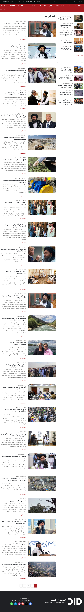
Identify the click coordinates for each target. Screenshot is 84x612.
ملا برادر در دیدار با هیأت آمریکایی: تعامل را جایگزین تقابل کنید (15, 272)
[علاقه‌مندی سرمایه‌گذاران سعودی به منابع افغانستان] (42, 207)
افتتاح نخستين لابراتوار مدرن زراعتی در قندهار (14, 160)
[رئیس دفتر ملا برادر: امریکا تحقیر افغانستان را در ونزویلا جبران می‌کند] (42, 120)
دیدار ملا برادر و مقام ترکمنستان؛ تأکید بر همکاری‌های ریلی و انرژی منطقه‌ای (15, 94)
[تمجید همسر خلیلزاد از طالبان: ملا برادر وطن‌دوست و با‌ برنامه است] (42, 347)
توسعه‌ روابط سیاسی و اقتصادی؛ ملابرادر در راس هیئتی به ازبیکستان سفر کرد (13, 435)
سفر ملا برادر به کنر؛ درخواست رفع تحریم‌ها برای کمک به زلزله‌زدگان (13, 297)
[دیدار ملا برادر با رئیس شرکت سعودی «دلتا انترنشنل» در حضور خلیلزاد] (42, 229)
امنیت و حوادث (60, 6)
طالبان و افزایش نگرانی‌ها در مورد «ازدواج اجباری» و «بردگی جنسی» (66, 78)
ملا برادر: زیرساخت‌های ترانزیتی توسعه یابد (15, 24)
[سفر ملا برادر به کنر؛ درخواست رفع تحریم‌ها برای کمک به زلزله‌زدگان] (42, 300)
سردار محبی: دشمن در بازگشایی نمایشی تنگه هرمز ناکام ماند (65, 18)
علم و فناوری (11, 6)
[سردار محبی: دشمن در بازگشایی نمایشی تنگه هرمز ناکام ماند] (78, 18)
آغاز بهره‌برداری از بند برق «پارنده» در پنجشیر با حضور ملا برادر (14, 181)
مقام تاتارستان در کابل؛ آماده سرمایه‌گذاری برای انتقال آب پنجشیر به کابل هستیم (14, 319)
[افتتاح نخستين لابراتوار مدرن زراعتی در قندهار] (42, 164)
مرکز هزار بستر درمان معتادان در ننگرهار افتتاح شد (65, 41)
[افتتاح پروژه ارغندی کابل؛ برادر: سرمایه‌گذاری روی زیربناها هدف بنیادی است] (42, 414)
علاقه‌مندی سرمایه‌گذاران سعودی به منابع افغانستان (15, 203)
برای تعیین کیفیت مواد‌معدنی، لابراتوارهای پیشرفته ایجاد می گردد (15, 138)
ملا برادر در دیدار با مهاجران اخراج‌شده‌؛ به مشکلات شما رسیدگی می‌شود (15, 366)
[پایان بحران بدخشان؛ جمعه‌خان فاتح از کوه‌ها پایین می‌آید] (78, 86)
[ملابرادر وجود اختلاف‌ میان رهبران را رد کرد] (42, 548)
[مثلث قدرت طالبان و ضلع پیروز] (42, 505)
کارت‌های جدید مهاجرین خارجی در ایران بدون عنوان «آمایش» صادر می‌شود (65, 94)
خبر (75, 6)
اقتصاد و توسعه (42, 6)
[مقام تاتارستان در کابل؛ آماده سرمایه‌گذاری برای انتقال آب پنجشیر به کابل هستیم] (42, 323)
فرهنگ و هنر (21, 6)
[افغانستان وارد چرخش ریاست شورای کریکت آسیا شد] (78, 48)
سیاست (69, 6)
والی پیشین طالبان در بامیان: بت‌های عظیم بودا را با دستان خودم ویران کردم (66, 34)
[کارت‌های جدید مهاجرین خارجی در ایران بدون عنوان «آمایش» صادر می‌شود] (78, 93)
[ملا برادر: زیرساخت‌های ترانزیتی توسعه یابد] (42, 29)
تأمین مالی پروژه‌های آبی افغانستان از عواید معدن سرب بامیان (14, 388)
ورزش (27, 6)
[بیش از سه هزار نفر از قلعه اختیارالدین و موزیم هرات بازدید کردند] (78, 69)
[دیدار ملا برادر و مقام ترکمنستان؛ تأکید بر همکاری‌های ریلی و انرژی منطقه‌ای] (42, 97)
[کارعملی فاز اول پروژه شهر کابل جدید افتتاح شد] (42, 569)
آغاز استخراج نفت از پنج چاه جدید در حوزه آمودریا (15, 71)
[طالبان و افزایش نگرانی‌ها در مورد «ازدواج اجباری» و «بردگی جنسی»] (78, 78)
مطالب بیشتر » (79, 55)
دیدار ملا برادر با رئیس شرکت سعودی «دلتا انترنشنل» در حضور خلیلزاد (15, 226)
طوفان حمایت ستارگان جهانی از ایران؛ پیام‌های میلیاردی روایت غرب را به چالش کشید (65, 102)
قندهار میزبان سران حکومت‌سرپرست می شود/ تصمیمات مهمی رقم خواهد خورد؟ (14, 479)
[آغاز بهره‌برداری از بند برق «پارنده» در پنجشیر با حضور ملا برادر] (42, 185)
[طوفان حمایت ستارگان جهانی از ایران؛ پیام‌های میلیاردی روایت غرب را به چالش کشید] (78, 101)
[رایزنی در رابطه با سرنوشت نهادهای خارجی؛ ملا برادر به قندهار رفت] (42, 526)
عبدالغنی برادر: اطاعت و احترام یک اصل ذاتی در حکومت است (14, 457)
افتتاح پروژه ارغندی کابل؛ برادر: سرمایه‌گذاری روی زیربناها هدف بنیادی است (14, 410)
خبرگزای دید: (79, 2)
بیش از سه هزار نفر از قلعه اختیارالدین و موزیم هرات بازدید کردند (65, 70)
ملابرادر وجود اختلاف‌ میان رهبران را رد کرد (15, 544)
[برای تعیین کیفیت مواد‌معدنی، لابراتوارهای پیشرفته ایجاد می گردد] (42, 142)
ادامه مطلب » (23, 39)
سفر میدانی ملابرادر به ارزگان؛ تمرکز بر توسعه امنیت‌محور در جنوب (14, 47)
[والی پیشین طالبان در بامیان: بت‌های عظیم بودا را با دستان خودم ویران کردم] (78, 33)
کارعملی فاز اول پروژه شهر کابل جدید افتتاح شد (14, 564)
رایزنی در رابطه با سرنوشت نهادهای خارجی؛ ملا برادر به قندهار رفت (14, 522)
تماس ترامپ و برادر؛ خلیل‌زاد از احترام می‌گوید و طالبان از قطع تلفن (13, 250)
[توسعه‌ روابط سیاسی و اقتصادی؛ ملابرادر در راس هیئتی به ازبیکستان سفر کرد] (42, 438)
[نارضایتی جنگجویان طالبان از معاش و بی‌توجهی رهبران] (78, 26)
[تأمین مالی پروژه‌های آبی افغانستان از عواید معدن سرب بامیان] (42, 392)
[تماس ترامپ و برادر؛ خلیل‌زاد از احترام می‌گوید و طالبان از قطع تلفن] (42, 254)
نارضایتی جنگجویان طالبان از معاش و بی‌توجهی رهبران (66, 26)
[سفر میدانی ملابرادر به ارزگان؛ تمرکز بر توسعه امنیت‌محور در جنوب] (42, 51)
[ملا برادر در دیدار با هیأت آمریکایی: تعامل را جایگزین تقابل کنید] (42, 276)
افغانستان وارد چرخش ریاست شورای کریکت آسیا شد (66, 48)
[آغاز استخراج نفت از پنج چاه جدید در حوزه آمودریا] (42, 75)
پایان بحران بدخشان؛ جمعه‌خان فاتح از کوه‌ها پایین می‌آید (65, 86)
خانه (79, 6)
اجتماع (50, 6)
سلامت (34, 6)
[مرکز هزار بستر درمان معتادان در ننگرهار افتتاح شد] (78, 41)
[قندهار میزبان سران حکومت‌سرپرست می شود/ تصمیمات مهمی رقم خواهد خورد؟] (42, 483)
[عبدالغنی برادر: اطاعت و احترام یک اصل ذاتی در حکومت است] (42, 461)
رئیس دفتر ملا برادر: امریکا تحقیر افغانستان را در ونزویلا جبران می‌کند (13, 116)
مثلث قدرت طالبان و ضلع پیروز (18, 501)
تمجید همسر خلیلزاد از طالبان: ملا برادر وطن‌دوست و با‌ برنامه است (16, 343)
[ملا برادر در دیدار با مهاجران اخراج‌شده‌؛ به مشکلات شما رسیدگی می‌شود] (42, 369)
